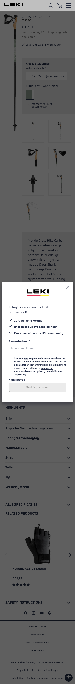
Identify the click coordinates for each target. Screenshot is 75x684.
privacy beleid (45, 371)
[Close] (67, 287)
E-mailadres (19, 341)
